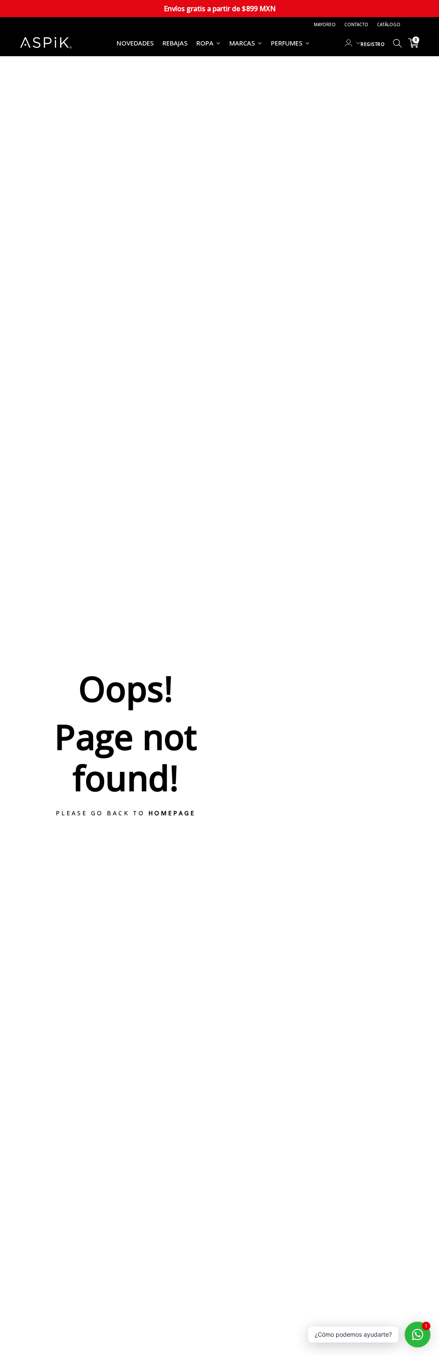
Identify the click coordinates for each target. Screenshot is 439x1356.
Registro (373, 44)
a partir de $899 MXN (220, 8)
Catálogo (388, 24)
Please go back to (125, 813)
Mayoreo (325, 24)
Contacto (356, 24)
